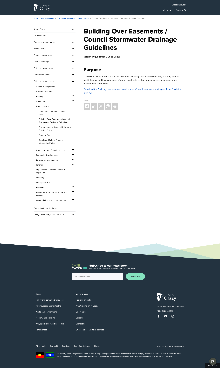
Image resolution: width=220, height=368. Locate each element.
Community (41, 101)
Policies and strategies (66, 18)
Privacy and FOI (43, 182)
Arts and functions (44, 91)
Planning (40, 177)
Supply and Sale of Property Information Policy (51, 141)
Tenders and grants (42, 74)
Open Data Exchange (82, 346)
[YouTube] (165, 317)
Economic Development (47, 155)
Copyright (54, 346)
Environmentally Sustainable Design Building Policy (55, 129)
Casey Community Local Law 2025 (49, 214)
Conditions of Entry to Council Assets (52, 113)
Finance (39, 164)
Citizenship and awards (44, 68)
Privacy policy (41, 346)
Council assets (83, 18)
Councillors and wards (43, 55)
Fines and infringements (44, 42)
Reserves (40, 187)
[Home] (42, 7)
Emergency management (47, 159)
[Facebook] (158, 317)
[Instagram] (172, 317)
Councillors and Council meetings (51, 150)
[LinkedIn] (180, 317)
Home (36, 18)
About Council (40, 48)
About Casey (39, 29)
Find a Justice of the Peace (46, 208)
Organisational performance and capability (50, 171)
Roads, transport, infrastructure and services (51, 194)
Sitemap (97, 346)
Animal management (45, 86)
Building (40, 96)
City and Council (47, 18)
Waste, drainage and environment (51, 200)
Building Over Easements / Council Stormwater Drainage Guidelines (54, 121)
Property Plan (45, 135)
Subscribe (135, 276)
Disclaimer (66, 346)
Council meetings (41, 61)
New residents (40, 35)
